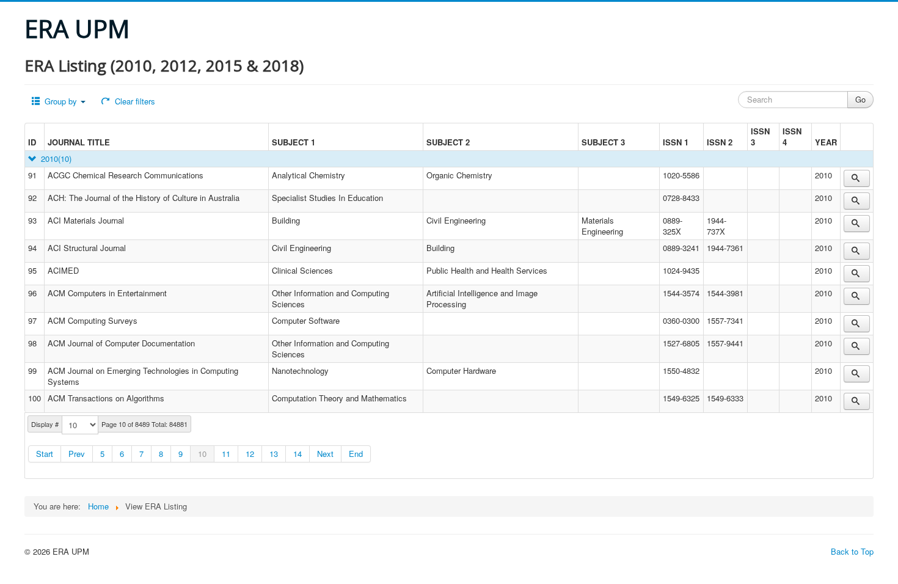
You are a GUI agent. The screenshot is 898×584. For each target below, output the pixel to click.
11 (226, 453)
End (356, 453)
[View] (857, 178)
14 (297, 453)
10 (202, 453)
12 (250, 453)
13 (273, 453)
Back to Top (852, 551)
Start (44, 453)
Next (325, 453)
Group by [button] (60, 101)
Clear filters (133, 101)
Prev (76, 453)
